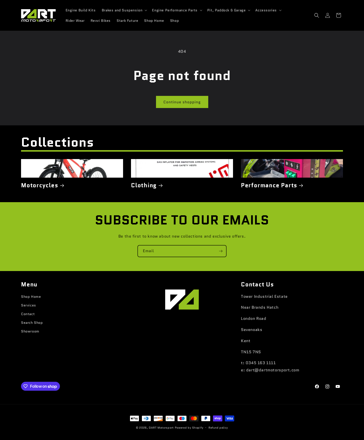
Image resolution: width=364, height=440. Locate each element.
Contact (28, 313)
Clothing (144, 185)
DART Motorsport (161, 428)
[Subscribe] (220, 251)
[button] (124, 10)
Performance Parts (269, 185)
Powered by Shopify (189, 428)
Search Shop (32, 322)
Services (28, 305)
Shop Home (31, 296)
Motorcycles (39, 185)
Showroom (30, 331)
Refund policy (218, 428)
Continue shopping (182, 102)
